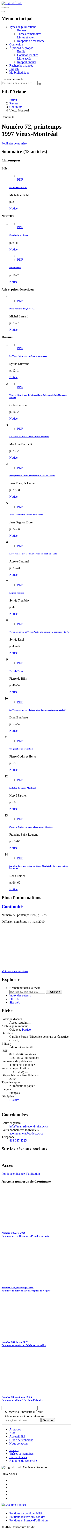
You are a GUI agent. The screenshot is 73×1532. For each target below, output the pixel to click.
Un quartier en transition (21, 749)
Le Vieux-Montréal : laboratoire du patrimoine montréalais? (38, 710)
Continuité (15, 107)
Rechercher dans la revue (24, 987)
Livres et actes (26, 37)
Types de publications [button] (22, 27)
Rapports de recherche (31, 41)
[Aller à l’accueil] (12, 3)
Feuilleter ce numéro (14, 143)
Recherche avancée (21, 65)
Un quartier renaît (18, 187)
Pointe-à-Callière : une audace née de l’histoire (31, 827)
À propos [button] (15, 48)
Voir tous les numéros (15, 971)
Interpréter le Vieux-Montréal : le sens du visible (32, 475)
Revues (21, 30)
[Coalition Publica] (14, 1504)
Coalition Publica (27, 55)
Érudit (21, 51)
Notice (13, 208)
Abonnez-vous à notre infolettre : (25, 1416)
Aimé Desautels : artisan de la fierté (26, 514)
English (14, 69)
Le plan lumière (16, 593)
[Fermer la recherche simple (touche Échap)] (7, 7)
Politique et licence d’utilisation (21, 1173)
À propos (27, 48)
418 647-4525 (18, 1140)
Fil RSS (14, 999)
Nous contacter (18, 1443)
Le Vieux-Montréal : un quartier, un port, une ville (33, 554)
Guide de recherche (21, 1440)
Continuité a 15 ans (18, 235)
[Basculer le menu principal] (3, 11)
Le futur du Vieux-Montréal (22, 788)
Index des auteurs (20, 995)
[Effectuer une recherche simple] (3, 7)
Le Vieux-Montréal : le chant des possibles (29, 436)
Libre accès (24, 58)
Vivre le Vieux (16, 671)
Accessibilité (17, 1436)
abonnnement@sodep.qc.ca (26, 1133)
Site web (14, 1002)
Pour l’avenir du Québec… (22, 308)
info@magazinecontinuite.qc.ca (28, 1126)
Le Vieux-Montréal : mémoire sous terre (28, 356)
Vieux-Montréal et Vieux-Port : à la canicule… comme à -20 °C (39, 632)
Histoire (14, 1100)
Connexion (16, 44)
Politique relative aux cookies (27, 1517)
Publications (15, 267)
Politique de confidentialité (25, 1513)
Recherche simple (12, 79)
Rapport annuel (26, 62)
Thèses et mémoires (29, 34)
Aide (12, 1433)
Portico (26, 1029)
